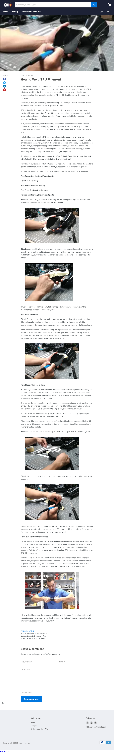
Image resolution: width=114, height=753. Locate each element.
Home (5, 12)
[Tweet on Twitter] (4, 82)
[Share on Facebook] (4, 79)
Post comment (31, 699)
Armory (15, 12)
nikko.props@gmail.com (96, 727)
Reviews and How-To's (31, 12)
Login (101, 12)
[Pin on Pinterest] (4, 89)
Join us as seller (6, 752)
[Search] (94, 4)
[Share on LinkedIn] (4, 86)
